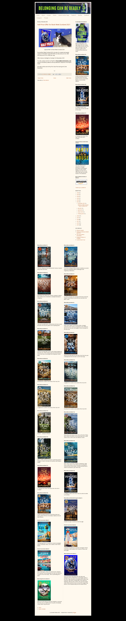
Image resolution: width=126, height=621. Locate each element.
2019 (78, 217)
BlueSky (80, 15)
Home (37, 15)
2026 (78, 192)
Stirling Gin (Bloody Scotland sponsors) (83, 232)
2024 (78, 196)
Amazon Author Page (63, 15)
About (43, 15)
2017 (78, 221)
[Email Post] (53, 74)
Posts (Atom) (46, 80)
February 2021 (81, 213)
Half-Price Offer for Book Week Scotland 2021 (53, 24)
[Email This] (55, 74)
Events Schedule (42, 609)
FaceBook (86, 15)
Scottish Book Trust (81, 239)
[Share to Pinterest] (60, 74)
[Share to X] (58, 74)
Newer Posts (40, 78)
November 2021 (81, 203)
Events (54, 15)
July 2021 (80, 208)
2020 (78, 216)
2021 (78, 201)
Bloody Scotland (80, 230)
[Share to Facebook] (59, 74)
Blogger (74, 612)
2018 (78, 219)
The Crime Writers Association (80, 235)
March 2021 (80, 211)
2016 (78, 223)
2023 (78, 198)
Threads (46, 18)
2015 (78, 225)
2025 (78, 194)
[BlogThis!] (56, 74)
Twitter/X (73, 15)
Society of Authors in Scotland (81, 238)
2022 (78, 200)
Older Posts (68, 78)
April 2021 (80, 210)
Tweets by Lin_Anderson (80, 187)
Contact (49, 15)
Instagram (39, 18)
